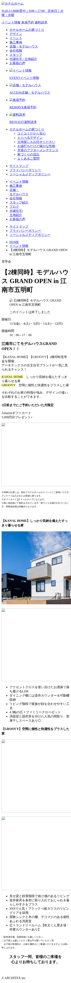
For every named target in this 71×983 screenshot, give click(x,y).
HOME (14, 242)
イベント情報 (18, 245)
